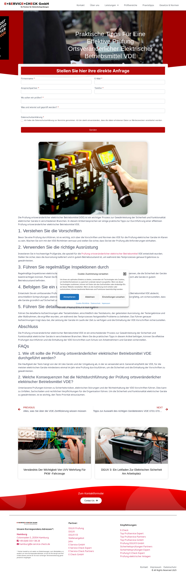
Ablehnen (90, 297)
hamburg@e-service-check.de (34, 544)
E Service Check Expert (80, 547)
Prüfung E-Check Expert (132, 553)
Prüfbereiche (130, 5)
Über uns (94, 5)
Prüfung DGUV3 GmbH (132, 543)
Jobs (70, 541)
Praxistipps (148, 5)
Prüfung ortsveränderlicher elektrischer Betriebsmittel (109, 253)
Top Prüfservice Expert (132, 533)
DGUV (71, 531)
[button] (124, 274)
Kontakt (81, 5)
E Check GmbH (76, 554)
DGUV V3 (73, 534)
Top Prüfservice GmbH (132, 539)
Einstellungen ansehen (113, 297)
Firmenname (28, 78)
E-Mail (98, 78)
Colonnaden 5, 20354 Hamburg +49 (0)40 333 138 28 (33, 537)
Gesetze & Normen (169, 5)
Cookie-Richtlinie (82, 303)
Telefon (98, 88)
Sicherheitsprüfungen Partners (136, 546)
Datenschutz (95, 303)
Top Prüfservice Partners (133, 536)
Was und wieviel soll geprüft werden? (40, 107)
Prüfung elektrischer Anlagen (135, 556)
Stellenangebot (76, 538)
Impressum (106, 303)
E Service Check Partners (81, 551)
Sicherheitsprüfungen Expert (135, 549)
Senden (93, 130)
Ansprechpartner (30, 88)
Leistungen (110, 5)
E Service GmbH (76, 544)
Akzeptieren (69, 297)
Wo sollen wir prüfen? (32, 98)
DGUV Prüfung (76, 528)
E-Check (124, 530)
